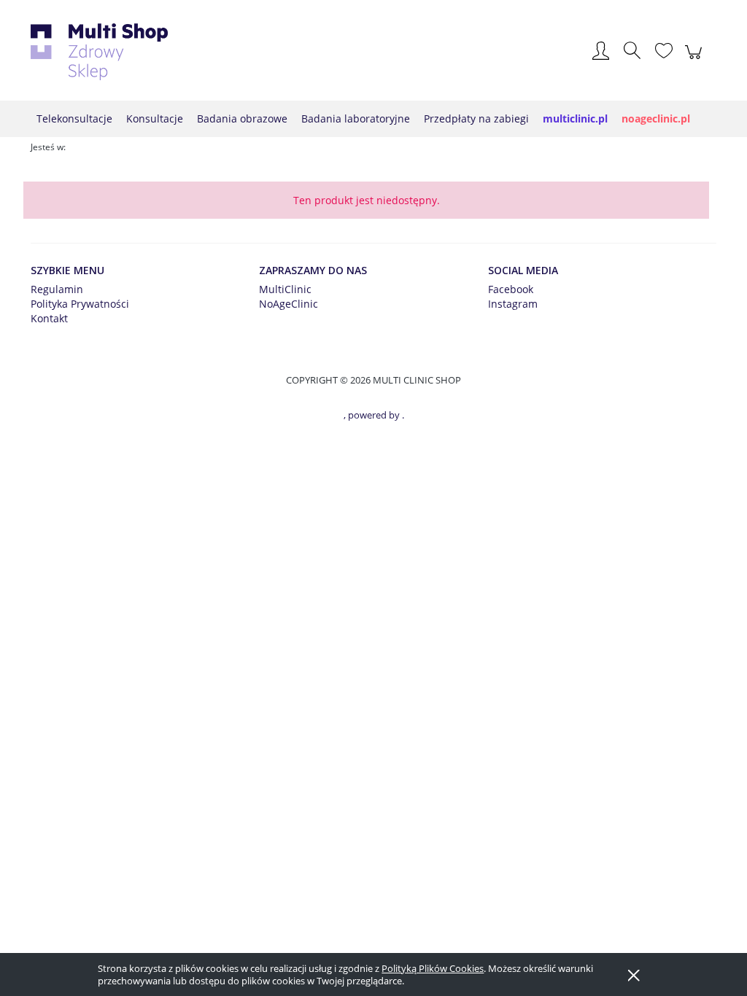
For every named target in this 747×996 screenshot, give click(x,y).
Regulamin (57, 289)
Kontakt (49, 318)
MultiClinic (285, 289)
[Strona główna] (99, 51)
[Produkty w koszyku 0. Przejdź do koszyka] (695, 59)
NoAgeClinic (288, 304)
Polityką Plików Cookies (433, 968)
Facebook (510, 289)
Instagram (513, 304)
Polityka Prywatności (80, 304)
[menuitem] (74, 118)
